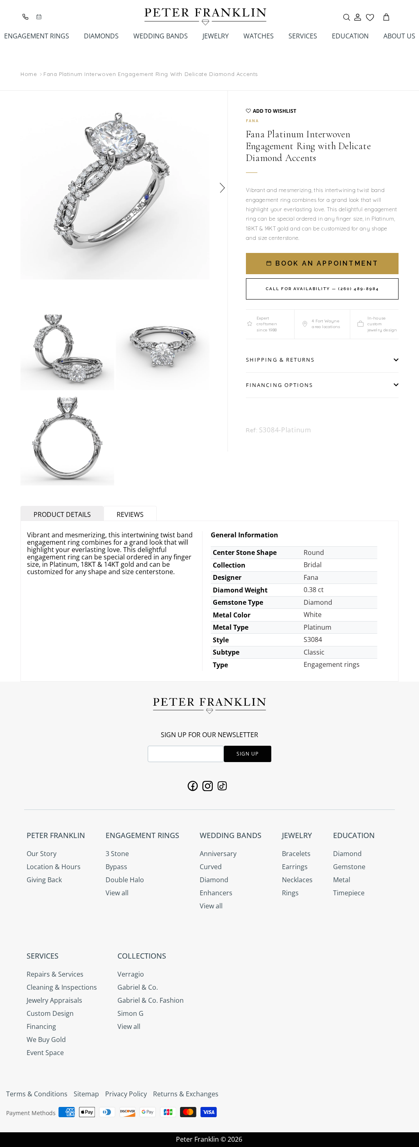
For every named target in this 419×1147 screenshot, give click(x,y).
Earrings (295, 866)
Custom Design (50, 1013)
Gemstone (349, 866)
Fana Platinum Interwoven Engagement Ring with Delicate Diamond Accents (150, 74)
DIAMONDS (101, 35)
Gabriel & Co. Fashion (150, 1000)
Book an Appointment (326, 263)
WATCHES (258, 35)
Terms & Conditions (37, 1093)
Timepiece (349, 892)
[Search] (346, 17)
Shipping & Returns (280, 359)
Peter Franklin (197, 1139)
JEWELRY (216, 35)
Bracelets (296, 853)
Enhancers (216, 892)
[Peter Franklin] (205, 16)
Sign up (248, 753)
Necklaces (297, 879)
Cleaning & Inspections (62, 987)
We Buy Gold (46, 1039)
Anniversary (218, 853)
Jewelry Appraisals (54, 1000)
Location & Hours (54, 866)
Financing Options (279, 385)
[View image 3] (163, 343)
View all (117, 892)
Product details (62, 514)
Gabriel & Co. (137, 987)
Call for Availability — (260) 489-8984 (322, 288)
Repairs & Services (55, 974)
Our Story (41, 853)
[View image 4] (67, 438)
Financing (41, 1026)
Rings (290, 892)
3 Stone (117, 853)
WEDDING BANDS (160, 35)
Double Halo (125, 879)
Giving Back (44, 879)
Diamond (214, 879)
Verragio (130, 974)
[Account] (358, 17)
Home (28, 74)
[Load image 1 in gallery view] (115, 185)
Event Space (45, 1052)
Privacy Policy (126, 1093)
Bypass (116, 866)
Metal (341, 879)
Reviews (130, 514)
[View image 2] (67, 343)
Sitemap (86, 1093)
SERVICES (302, 35)
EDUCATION (350, 35)
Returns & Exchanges (186, 1093)
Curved (211, 866)
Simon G (130, 1013)
